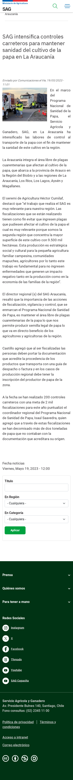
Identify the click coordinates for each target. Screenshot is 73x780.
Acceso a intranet (15, 737)
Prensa (7, 575)
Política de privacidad (18, 722)
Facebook (17, 648)
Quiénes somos (13, 588)
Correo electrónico (15, 745)
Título (9, 481)
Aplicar (15, 530)
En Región (12, 497)
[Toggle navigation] (55, 6)
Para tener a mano (16, 602)
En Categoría (14, 513)
